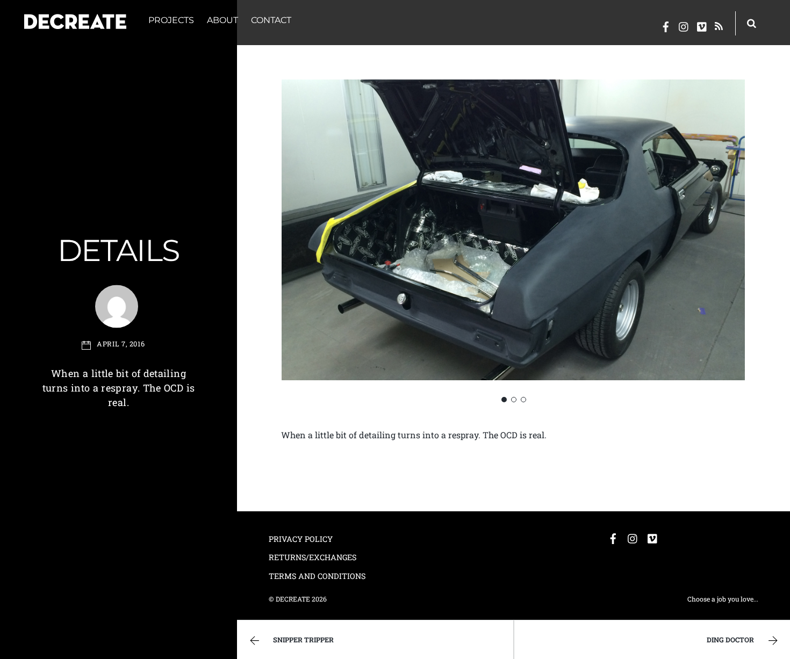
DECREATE (293, 599)
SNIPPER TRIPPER (303, 639)
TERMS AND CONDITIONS (317, 576)
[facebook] (665, 24)
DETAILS (118, 250)
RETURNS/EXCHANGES (312, 557)
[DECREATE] (75, 22)
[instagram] (684, 24)
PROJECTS (171, 20)
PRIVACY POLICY (301, 539)
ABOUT (222, 20)
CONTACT (271, 20)
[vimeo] (702, 24)
